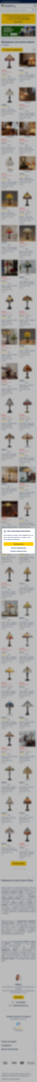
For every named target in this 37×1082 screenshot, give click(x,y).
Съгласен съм (18, 544)
